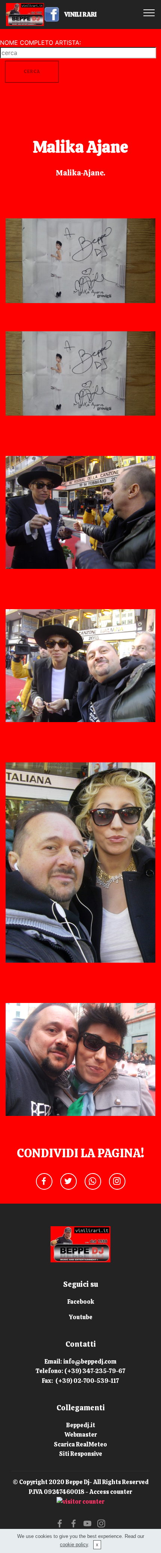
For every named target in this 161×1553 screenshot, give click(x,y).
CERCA (32, 72)
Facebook (80, 1302)
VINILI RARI (87, 14)
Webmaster (80, 1435)
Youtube (80, 1317)
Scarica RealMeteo (80, 1444)
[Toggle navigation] (149, 12)
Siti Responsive (80, 1454)
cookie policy (74, 1544)
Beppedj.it (80, 1425)
